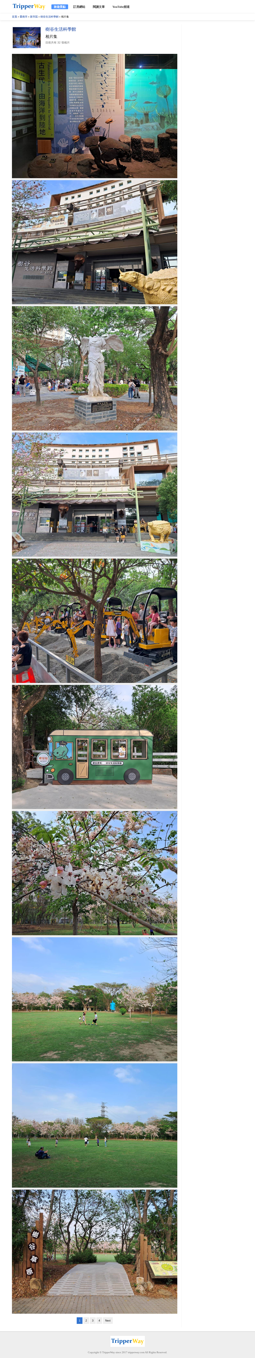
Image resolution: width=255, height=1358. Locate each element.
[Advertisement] (213, 84)
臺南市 (23, 16)
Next (108, 1320)
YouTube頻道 (121, 6)
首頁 (14, 16)
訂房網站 (79, 6)
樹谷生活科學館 (49, 16)
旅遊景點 (60, 6)
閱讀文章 (99, 6)
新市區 (34, 16)
